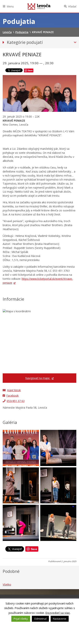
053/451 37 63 (16, 401)
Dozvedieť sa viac (57, 613)
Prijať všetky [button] (21, 618)
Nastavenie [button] (59, 618)
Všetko (7, 584)
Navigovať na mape (37, 378)
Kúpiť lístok (14, 390)
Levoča (38, 6)
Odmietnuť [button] (40, 618)
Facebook (12, 395)
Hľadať (72, 6)
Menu (10, 6)
